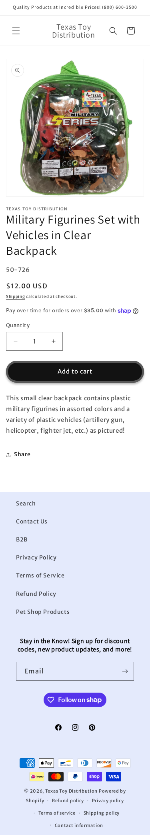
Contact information (79, 825)
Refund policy (68, 800)
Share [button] (22, 454)
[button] (16, 31)
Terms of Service (40, 575)
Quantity (18, 325)
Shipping (15, 296)
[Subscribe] (125, 671)
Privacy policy (108, 800)
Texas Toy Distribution (71, 791)
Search (26, 503)
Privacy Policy (36, 557)
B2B (22, 539)
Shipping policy (102, 813)
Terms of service (57, 813)
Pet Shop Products (43, 611)
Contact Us (32, 521)
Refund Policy (36, 593)
